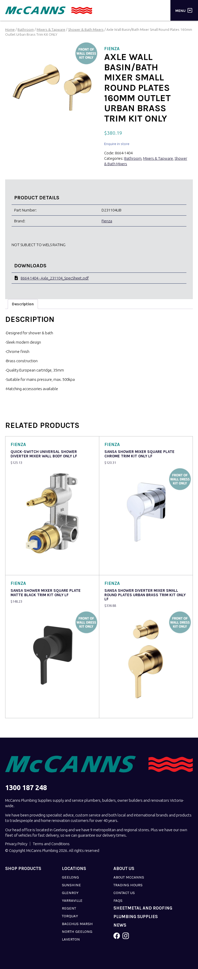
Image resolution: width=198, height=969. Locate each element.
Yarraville (72, 900)
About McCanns (128, 877)
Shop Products (23, 868)
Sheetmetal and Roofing (142, 908)
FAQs (117, 900)
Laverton (71, 939)
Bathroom (26, 29)
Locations (74, 868)
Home (10, 29)
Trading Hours (128, 885)
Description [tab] (23, 304)
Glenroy (70, 892)
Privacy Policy (16, 844)
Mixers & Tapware (51, 29)
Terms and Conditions (51, 844)
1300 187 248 (26, 787)
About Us (123, 868)
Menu (180, 10)
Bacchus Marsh (77, 923)
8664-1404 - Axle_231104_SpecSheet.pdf (55, 278)
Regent (69, 908)
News (119, 925)
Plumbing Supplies (135, 916)
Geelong (70, 877)
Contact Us (124, 892)
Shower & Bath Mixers (86, 29)
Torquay (70, 916)
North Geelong (77, 931)
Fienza (107, 221)
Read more (21, 567)
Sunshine (71, 885)
